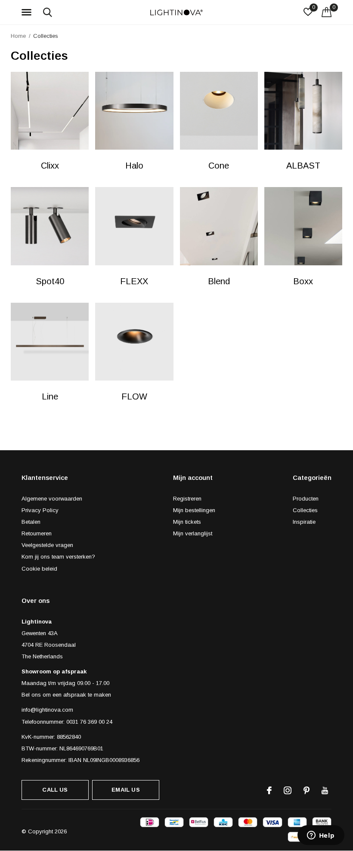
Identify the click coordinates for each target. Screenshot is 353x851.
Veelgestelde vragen (47, 545)
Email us (125, 789)
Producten (306, 498)
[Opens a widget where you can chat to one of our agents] (320, 836)
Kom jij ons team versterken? (58, 556)
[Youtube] (325, 790)
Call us (55, 789)
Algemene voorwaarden (52, 498)
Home (18, 36)
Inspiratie (304, 522)
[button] (28, 12)
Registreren (187, 498)
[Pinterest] (306, 790)
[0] (326, 12)
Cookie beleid (39, 568)
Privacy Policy (40, 510)
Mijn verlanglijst (192, 533)
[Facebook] (269, 790)
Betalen (31, 522)
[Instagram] (287, 790)
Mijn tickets (187, 522)
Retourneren (37, 533)
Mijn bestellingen (194, 510)
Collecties (305, 510)
